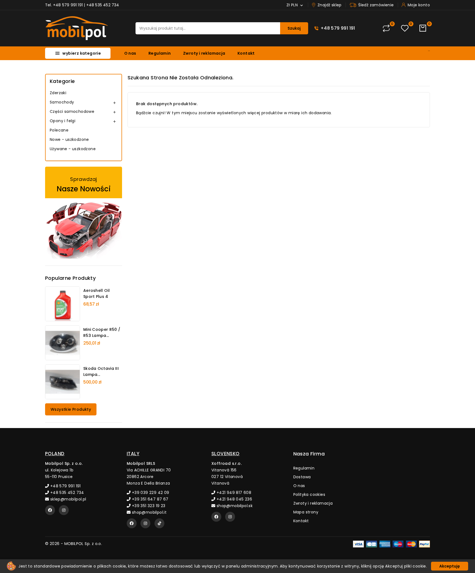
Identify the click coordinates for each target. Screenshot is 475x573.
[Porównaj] (386, 28)
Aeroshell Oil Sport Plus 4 (96, 293)
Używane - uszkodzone (73, 149)
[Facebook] (50, 510)
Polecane (59, 130)
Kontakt (246, 53)
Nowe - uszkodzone (69, 139)
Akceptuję (449, 566)
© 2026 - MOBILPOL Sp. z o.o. (73, 543)
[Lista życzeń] (404, 28)
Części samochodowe (72, 111)
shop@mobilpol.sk (234, 505)
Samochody (62, 102)
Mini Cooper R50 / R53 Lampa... (101, 332)
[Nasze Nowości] (83, 213)
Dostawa (302, 477)
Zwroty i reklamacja (204, 53)
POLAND (54, 453)
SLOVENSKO (225, 453)
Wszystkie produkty (71, 409)
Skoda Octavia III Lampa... (101, 371)
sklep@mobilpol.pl (67, 499)
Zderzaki (58, 93)
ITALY (133, 453)
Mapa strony (305, 512)
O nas (130, 53)
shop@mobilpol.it (149, 512)
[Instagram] (64, 510)
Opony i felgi (62, 121)
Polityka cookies (309, 494)
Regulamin (159, 53)
